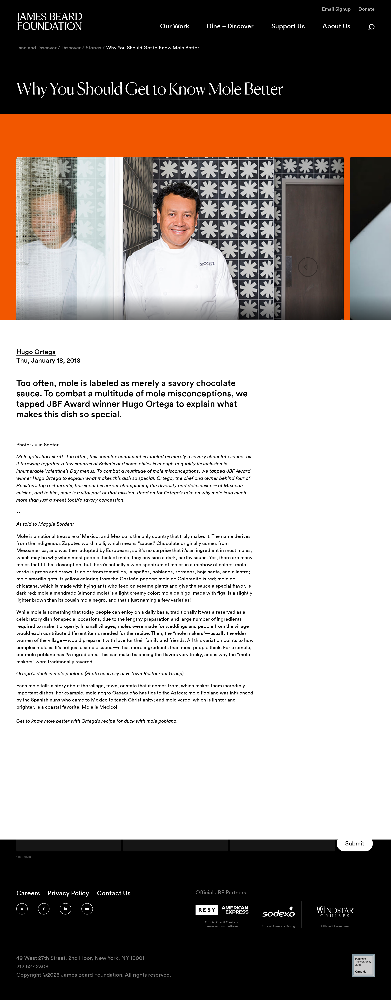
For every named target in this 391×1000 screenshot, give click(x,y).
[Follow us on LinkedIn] (65, 908)
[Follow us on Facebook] (43, 908)
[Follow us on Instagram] (22, 908)
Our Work (174, 26)
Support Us (288, 26)
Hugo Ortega (36, 352)
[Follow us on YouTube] (87, 908)
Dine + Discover (230, 26)
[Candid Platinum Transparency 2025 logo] (363, 975)
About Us (336, 26)
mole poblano (40, 654)
